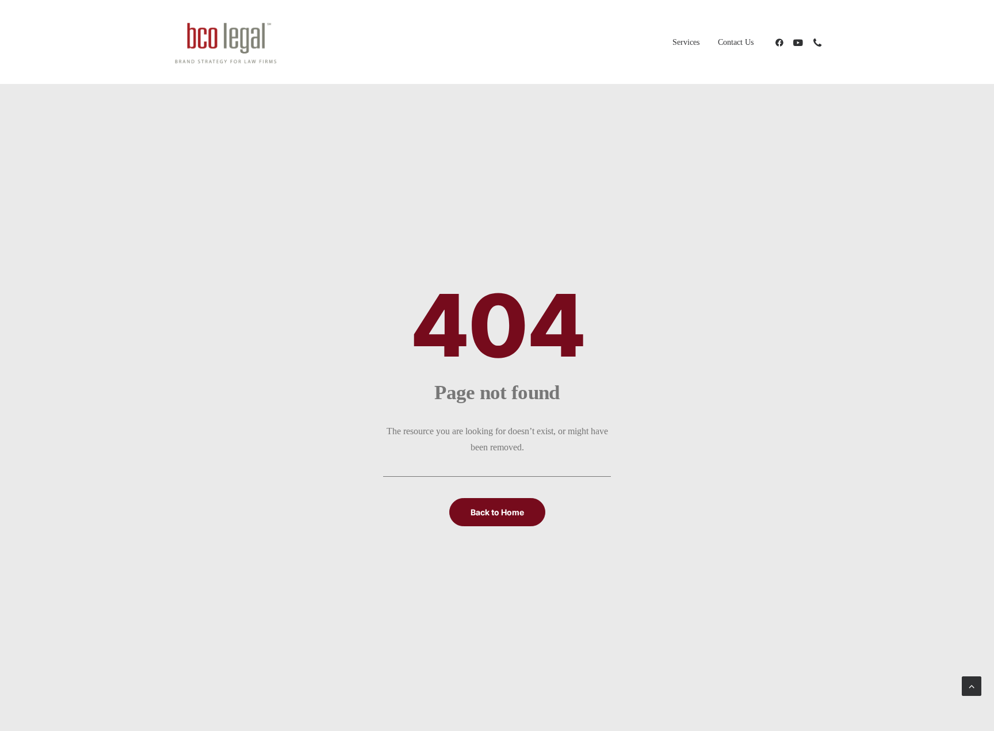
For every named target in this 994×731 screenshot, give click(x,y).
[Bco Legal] (226, 42)
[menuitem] (686, 42)
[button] (781, 42)
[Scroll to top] (971, 685)
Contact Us (736, 42)
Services (685, 42)
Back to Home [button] (497, 512)
